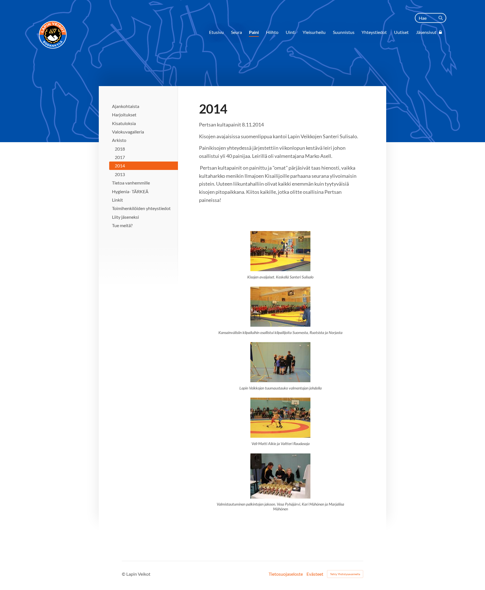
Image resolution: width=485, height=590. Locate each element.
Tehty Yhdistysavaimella (345, 574)
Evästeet (314, 574)
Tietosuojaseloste (286, 574)
